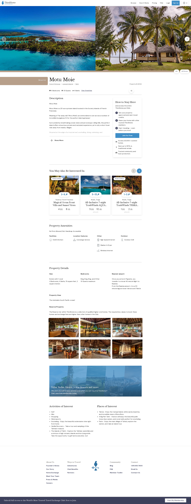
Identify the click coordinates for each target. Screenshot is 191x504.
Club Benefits (72, 469)
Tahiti (77, 84)
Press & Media (51, 479)
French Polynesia (54, 84)
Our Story (50, 469)
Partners (70, 473)
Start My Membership (175, 500)
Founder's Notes (52, 466)
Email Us (134, 469)
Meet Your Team (52, 476)
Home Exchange (52, 473)
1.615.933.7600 (137, 466)
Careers (49, 483)
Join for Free (127, 135)
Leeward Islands (67, 84)
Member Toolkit (116, 473)
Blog (111, 466)
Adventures (72, 466)
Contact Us (135, 473)
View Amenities (86, 90)
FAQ (111, 469)
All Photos (185, 71)
